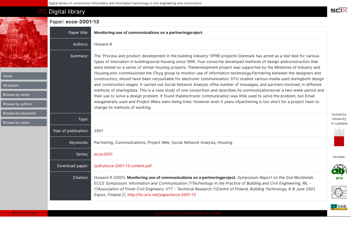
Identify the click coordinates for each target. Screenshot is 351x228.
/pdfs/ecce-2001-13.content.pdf (123, 165)
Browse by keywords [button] (19, 113)
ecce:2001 (103, 154)
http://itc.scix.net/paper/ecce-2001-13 (162, 194)
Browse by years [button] (16, 122)
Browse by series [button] (16, 95)
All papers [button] (11, 85)
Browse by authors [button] (17, 104)
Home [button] (7, 76)
